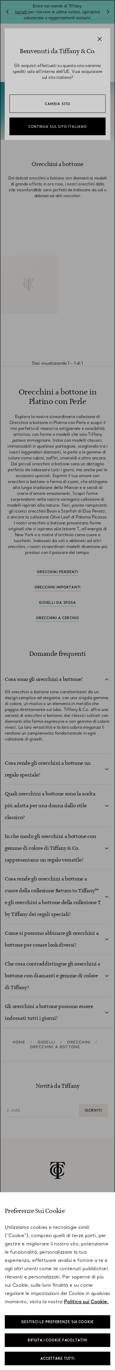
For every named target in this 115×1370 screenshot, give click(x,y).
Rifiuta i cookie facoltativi (58, 1340)
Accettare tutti (57, 1358)
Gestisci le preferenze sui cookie (57, 1322)
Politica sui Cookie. (86, 1301)
